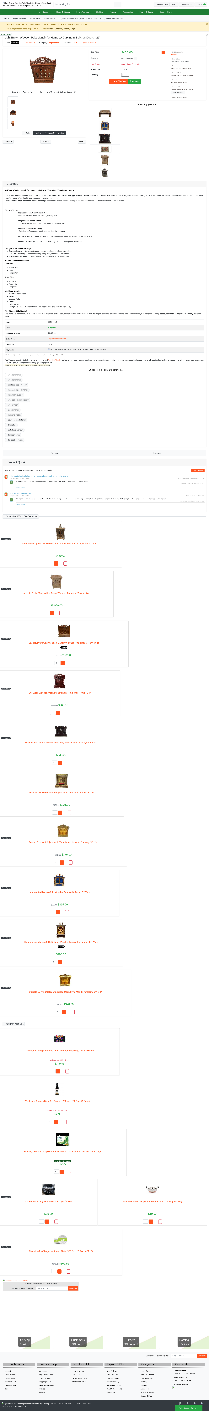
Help (174, 4)
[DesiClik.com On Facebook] (8, 1356)
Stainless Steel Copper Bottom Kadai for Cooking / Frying (152, 1201)
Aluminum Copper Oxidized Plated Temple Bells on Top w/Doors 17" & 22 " (60, 543)
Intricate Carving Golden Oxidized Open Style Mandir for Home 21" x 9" (65, 992)
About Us (8, 1371)
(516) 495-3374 (89, 43)
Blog (6, 1389)
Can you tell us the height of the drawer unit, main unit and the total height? (39, 476)
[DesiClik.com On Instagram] (18, 1356)
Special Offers (166, 12)
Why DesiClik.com (46, 1375)
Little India (174, 54)
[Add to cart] (56, 563)
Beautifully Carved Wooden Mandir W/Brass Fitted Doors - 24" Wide (64, 643)
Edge (73, 29)
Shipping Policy (45, 1382)
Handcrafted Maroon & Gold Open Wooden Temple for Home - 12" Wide (61, 942)
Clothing (99, 12)
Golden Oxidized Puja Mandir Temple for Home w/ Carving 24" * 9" (63, 842)
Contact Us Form (181, 1384)
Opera (66, 29)
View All (46, 142)
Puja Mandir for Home (57, 339)
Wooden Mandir (54, 360)
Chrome (58, 29)
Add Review (15, 42)
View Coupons (113, 1378)
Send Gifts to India (114, 1389)
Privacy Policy (10, 1382)
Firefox (50, 29)
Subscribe (73, 1288)
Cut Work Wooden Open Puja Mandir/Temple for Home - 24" (60, 692)
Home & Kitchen (63, 12)
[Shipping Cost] (135, 58)
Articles (42, 1389)
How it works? (78, 1371)
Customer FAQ (45, 1378)
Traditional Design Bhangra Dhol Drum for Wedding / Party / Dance (59, 1050)
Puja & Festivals (82, 12)
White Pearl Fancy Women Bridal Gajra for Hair (48, 1201)
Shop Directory (113, 1382)
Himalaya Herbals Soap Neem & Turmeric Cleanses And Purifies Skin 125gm (63, 1151)
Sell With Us (161, 4)
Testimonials (10, 1378)
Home (6, 18)
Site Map (42, 1392)
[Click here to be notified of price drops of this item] (163, 52)
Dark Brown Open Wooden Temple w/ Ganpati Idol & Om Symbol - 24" (61, 742)
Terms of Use (10, 1385)
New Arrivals (112, 1371)
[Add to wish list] (144, 81)
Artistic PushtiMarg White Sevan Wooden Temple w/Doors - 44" (56, 593)
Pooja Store (35, 18)
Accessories (128, 12)
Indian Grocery (44, 12)
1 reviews (64, 647)
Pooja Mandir (49, 18)
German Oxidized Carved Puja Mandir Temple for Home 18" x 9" (61, 792)
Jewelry (113, 12)
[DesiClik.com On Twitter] (4, 1356)
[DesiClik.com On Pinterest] (13, 1356)
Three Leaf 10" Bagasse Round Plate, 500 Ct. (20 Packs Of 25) (61, 1251)
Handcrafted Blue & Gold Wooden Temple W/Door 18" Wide (59, 892)
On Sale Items (112, 1375)
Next (81, 142)
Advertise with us (80, 1378)
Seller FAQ (77, 1375)
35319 (74, 43)
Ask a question (50, 133)
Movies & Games (146, 12)
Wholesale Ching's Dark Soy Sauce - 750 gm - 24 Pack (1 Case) (57, 1101)
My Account (44, 1371)
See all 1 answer (20, 487)
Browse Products (114, 1385)
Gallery (28, 133)
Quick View (199, 37)
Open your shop (79, 1381)
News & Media (10, 1375)
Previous (9, 142)
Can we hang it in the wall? (20, 493)
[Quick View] (61, 563)
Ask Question (198, 470)
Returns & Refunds (46, 1385)
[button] (186, 4)
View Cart (111, 1392)
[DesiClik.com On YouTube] (22, 1356)
